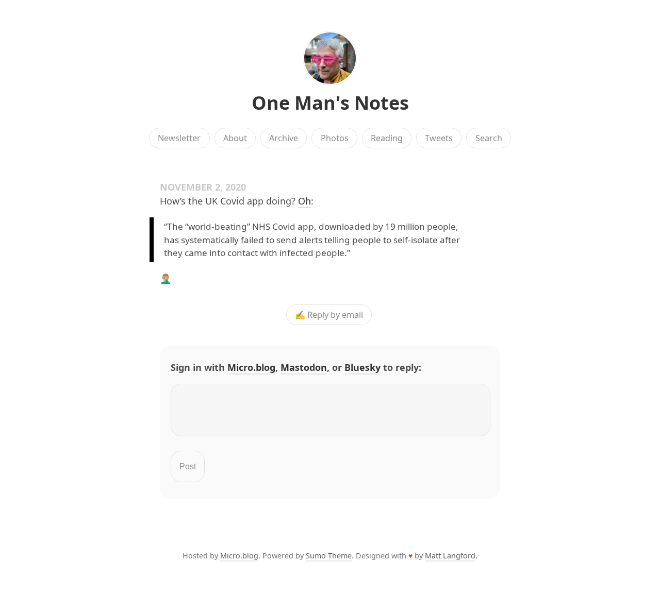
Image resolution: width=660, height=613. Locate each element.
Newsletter (179, 138)
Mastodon (303, 367)
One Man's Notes (330, 102)
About (235, 138)
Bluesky (362, 367)
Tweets (439, 138)
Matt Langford (450, 555)
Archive (283, 138)
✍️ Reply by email (329, 314)
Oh (304, 201)
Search (488, 138)
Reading (387, 138)
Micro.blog (251, 367)
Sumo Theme (329, 555)
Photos (335, 138)
